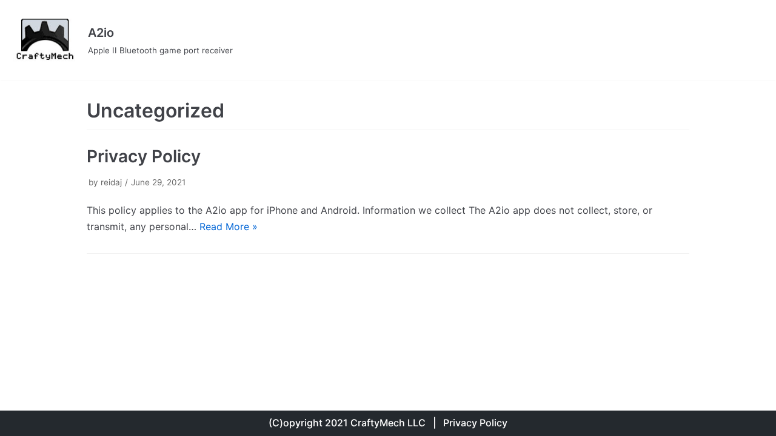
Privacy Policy (144, 156)
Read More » (228, 226)
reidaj (111, 182)
